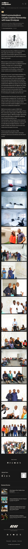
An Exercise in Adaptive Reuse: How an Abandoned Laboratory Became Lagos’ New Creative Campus (17, 508)
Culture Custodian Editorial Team (7, 28)
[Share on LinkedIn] (7, 463)
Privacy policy (8, 541)
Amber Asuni (11, 501)
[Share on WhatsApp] (12, 463)
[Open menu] (25, 4)
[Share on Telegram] (15, 463)
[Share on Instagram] (17, 463)
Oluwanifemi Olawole (12, 492)
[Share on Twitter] (20, 463)
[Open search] (23, 4)
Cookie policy (14, 541)
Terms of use (19, 541)
